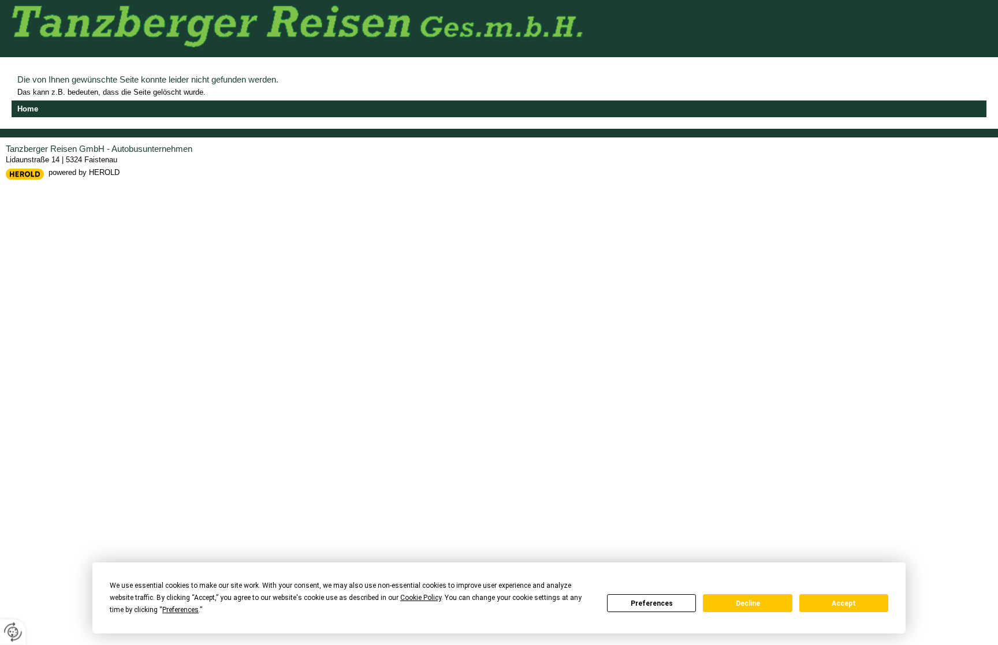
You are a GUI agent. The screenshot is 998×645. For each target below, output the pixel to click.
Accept (844, 603)
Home (27, 109)
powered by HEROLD (84, 172)
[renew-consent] (13, 632)
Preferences (652, 603)
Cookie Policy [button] (420, 598)
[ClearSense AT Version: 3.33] (25, 173)
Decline (748, 603)
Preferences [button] (180, 610)
